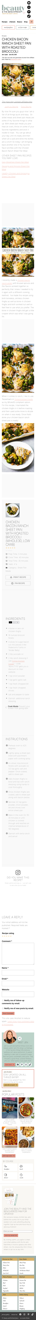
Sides (4, 1300)
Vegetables (6, 1291)
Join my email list (11, 1235)
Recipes (4, 22)
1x (10, 622)
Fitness (21, 1303)
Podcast (21, 1298)
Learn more (8, 1065)
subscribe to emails (9, 1085)
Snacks (21, 1177)
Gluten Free (6, 1262)
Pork (4, 1285)
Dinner (6, 1177)
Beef (4, 1283)
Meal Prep (22, 1262)
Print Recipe (26, 106)
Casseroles (22, 1268)
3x (17, 622)
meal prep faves (8, 27)
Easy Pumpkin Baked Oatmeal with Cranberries (10, 1150)
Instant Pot (22, 1280)
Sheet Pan (22, 1291)
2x (14, 622)
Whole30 (5, 1270)
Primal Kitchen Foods (23, 399)
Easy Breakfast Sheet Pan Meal (15, 162)
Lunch (21, 1169)
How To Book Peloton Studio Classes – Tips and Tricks (9, 1122)
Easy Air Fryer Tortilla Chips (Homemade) (26, 1150)
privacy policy (6, 1314)
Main (4, 1298)
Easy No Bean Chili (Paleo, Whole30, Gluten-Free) (26, 1121)
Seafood (5, 1288)
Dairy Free (6, 1265)
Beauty (19, 22)
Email (5, 979)
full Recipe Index (7, 1156)
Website (5, 989)
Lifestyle (12, 22)
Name (5, 968)
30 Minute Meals (24, 1270)
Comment (7, 941)
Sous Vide (22, 1283)
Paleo (4, 1268)
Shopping (22, 1308)
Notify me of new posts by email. (19, 1008)
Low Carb (5, 1273)
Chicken (5, 1280)
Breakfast (6, 1169)
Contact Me (14, 1314)
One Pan (21, 1265)
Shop (26, 22)
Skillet (21, 1288)
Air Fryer (22, 1285)
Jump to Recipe (11, 106)
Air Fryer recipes (22, 27)
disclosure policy (16, 59)
